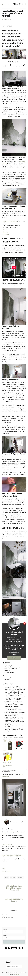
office (6, 877)
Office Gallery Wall (7, 844)
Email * (5, 935)
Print (14, 658)
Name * (5, 929)
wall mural (13, 877)
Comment (4, 914)
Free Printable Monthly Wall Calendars (12, 855)
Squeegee (6, 229)
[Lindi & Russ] (13, 4)
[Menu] (2, 4)
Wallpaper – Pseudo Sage (10, 221)
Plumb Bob (6, 234)
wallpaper (20, 877)
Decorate (3, 19)
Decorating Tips (8, 19)
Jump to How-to (8, 26)
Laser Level (6, 232)
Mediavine (17, 974)
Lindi (3, 868)
